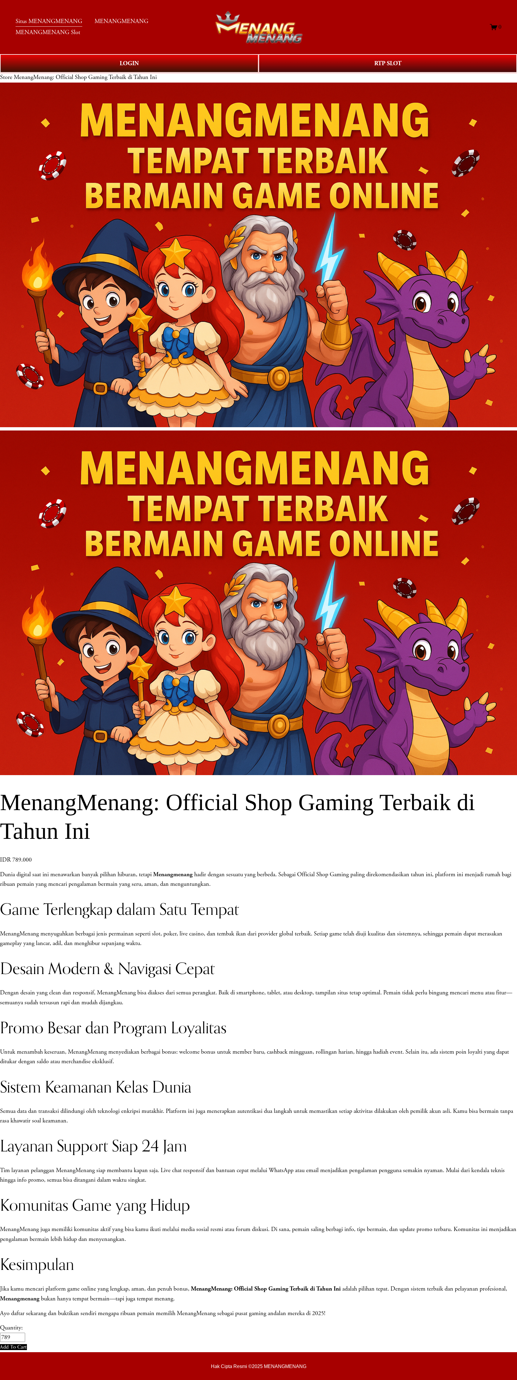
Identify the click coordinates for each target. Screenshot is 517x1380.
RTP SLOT (388, 63)
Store (6, 77)
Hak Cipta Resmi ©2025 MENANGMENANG (258, 1366)
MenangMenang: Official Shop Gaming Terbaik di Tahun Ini (85, 77)
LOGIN (129, 63)
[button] (13, 1347)
